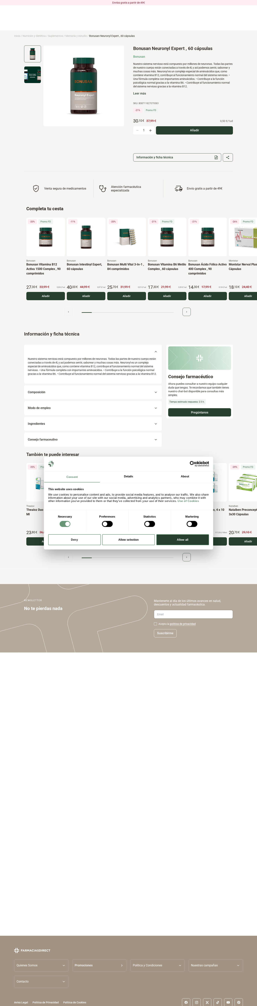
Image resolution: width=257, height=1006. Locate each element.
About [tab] (185, 476)
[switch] (107, 524)
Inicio (17, 35)
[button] (99, 965)
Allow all (182, 539)
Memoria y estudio (76, 35)
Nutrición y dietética (34, 35)
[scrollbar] (127, 312)
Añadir (46, 296)
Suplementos (55, 35)
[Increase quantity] (150, 130)
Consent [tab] (72, 476)
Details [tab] (128, 476)
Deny (74, 539)
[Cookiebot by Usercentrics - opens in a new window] (192, 464)
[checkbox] (155, 623)
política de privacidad (183, 623)
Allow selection (128, 539)
